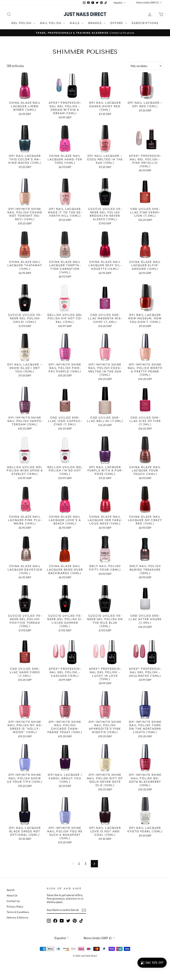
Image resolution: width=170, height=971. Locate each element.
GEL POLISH (22, 23)
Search (11, 889)
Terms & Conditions (18, 912)
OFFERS (117, 23)
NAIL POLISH (51, 23)
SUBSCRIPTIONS (145, 23)
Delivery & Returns (17, 917)
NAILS (75, 23)
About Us (12, 895)
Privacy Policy (15, 906)
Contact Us (13, 901)
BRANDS (95, 23)
